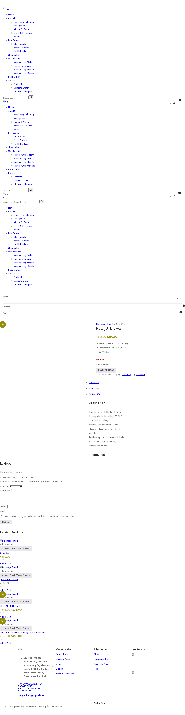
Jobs (96, 668)
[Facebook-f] (97, 707)
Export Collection (21, 47)
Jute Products (20, 43)
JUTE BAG (140, 374)
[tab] (95, 353)
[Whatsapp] (104, 707)
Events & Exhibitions (23, 33)
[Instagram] (112, 707)
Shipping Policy (63, 659)
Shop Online (14, 54)
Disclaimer (60, 668)
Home (11, 14)
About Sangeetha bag (24, 22)
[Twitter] (119, 707)
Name (3, 506)
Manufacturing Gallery (24, 62)
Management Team (102, 659)
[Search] (41, 201)
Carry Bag (106, 323)
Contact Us (18, 84)
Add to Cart (5, 563)
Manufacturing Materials (24, 73)
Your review (6, 490)
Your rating (5, 486)
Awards (17, 36)
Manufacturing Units (22, 65)
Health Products (21, 51)
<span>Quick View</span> (16, 548)
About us (98, 654)
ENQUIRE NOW (106, 370)
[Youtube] (127, 707)
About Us (12, 18)
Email (3, 511)
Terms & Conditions (65, 673)
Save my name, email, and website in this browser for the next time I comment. (39, 516)
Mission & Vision (21, 29)
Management (19, 25)
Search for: (8, 201)
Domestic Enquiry (21, 87)
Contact (11, 80)
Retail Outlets (14, 76)
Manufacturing (14, 58)
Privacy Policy (62, 654)
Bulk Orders (13, 40)
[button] (103, 364)
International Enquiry (23, 91)
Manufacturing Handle (24, 69)
